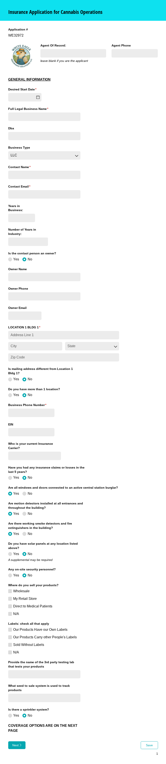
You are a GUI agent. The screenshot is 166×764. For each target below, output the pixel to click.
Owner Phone (18, 288)
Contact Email (25, 186)
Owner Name (17, 269)
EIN (10, 424)
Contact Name (25, 167)
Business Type (19, 147)
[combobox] (44, 155)
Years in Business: (15, 208)
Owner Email (17, 308)
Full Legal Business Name (34, 109)
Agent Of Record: (53, 45)
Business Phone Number (31, 405)
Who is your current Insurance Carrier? (30, 446)
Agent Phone (121, 45)
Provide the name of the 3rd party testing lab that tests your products (41, 664)
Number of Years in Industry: (22, 232)
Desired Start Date (25, 89)
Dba (11, 128)
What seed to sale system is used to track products (39, 688)
